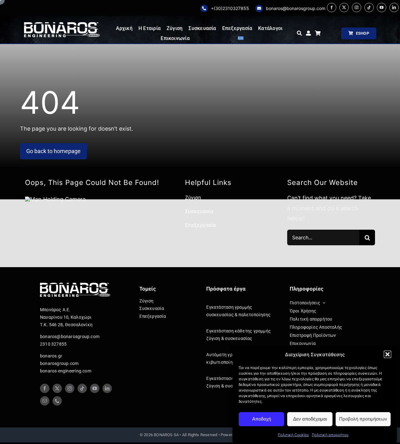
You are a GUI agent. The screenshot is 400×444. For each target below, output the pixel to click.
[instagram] (356, 7)
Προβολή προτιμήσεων (363, 419)
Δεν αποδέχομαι (310, 419)
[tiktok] (369, 7)
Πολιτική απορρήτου (330, 434)
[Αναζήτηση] (299, 33)
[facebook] (331, 7)
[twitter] (344, 7)
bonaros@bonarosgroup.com (295, 8)
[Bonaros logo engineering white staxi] (62, 25)
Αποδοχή (261, 419)
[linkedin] (394, 7)
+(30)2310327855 (230, 8)
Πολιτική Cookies (293, 434)
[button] (387, 354)
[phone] (57, 401)
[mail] (44, 401)
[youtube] (381, 7)
